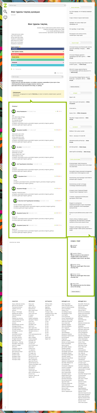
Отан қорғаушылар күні (35, 334)
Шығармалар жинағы (18, 327)
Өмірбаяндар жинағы (18, 324)
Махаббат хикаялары (17, 343)
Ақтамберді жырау (67, 312)
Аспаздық (14, 332)
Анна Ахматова (66, 323)
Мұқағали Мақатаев (83, 327)
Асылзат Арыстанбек (67, 319)
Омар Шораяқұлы (83, 339)
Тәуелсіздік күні (33, 370)
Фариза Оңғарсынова (84, 397)
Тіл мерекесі (32, 350)
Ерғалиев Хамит (66, 389)
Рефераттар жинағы (17, 318)
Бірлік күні (31, 326)
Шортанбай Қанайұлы (84, 394)
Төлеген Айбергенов (83, 367)
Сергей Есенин (82, 356)
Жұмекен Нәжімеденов (68, 361)
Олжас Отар (81, 342)
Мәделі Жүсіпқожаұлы (84, 313)
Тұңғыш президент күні (35, 364)
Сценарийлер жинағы (18, 319)
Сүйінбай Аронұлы (83, 351)
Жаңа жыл (31, 304)
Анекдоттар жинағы (17, 331)
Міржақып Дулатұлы (83, 329)
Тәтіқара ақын (82, 362)
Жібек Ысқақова (81, 113)
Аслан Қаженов (66, 316)
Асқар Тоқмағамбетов (67, 318)
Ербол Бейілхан (66, 385)
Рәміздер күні (32, 342)
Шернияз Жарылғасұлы (84, 393)
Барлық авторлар (75, 86)
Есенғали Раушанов (67, 383)
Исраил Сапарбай (66, 367)
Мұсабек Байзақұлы (83, 316)
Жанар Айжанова (66, 350)
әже (15, 242)
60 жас (47, 331)
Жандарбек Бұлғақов (67, 351)
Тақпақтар (18, 69)
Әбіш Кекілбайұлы (66, 326)
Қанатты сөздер (16, 345)
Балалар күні (32, 340)
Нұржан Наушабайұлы (84, 335)
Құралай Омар (65, 381)
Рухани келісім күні (34, 356)
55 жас (47, 329)
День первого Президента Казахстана (32, 367)
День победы (32, 337)
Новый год (31, 305)
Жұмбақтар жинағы (17, 313)
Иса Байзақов (65, 364)
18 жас (47, 321)
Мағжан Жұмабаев (83, 305)
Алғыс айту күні (33, 313)
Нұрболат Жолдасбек (83, 337)
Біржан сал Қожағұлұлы (68, 342)
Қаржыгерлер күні (33, 362)
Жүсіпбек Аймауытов (67, 362)
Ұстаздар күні (32, 353)
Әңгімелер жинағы (17, 334)
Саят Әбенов (81, 353)
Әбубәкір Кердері (66, 324)
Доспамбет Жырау (66, 346)
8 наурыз (31, 315)
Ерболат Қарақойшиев (68, 386)
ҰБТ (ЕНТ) (14, 346)
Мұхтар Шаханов (82, 331)
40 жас (47, 326)
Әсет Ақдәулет (65, 327)
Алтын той (48, 318)
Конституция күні (33, 345)
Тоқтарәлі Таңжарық (83, 366)
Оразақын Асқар (82, 345)
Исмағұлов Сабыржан (67, 366)
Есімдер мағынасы (17, 339)
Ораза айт (48, 337)
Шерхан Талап (82, 391)
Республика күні (33, 358)
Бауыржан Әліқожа (67, 334)
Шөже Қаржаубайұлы (83, 396)
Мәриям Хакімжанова (84, 323)
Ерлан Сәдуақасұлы (67, 391)
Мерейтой (48, 308)
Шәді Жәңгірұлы (82, 385)
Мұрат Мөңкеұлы (82, 315)
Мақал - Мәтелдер (17, 312)
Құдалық (47, 307)
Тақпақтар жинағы (17, 307)
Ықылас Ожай (82, 401)
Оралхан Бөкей (82, 343)
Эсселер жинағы (16, 329)
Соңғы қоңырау (33, 339)
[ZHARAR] (5, 5)
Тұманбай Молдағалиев (84, 373)
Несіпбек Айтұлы (82, 334)
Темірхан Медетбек (83, 364)
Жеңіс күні (31, 335)
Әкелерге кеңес (16, 358)
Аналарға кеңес (16, 359)
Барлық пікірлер (75, 291)
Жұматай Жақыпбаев (67, 358)
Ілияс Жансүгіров (82, 402)
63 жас (47, 332)
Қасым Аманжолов (67, 380)
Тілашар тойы (49, 312)
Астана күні (32, 343)
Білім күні (31, 346)
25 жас (47, 323)
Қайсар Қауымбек (66, 377)
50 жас (47, 327)
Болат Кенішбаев (66, 343)
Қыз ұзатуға (48, 305)
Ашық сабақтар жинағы (18, 304)
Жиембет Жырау (66, 356)
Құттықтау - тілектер (17, 342)
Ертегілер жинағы (17, 337)
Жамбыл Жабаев (66, 348)
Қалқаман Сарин (66, 373)
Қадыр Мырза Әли (67, 375)
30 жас (47, 324)
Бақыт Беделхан (66, 329)
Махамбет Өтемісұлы (83, 304)
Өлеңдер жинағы (16, 326)
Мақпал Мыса (82, 310)
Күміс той (47, 319)
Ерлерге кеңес (16, 354)
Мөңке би (80, 321)
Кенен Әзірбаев (66, 369)
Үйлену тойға (48, 304)
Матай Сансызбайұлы (84, 312)
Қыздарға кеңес (16, 356)
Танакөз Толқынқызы (84, 361)
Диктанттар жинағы (17, 305)
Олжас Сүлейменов (83, 340)
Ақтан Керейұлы (66, 308)
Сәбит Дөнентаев (83, 354)
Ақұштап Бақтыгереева (68, 307)
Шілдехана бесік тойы (51, 313)
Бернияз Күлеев (66, 340)
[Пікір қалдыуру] (5, 17)
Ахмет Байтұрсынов (67, 305)
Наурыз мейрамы (33, 318)
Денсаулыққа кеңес (17, 351)
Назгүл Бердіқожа (83, 332)
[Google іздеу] (5, 11)
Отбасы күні (32, 348)
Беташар (47, 316)
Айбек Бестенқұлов (67, 321)
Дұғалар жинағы (16, 340)
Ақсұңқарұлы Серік (67, 313)
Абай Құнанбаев (66, 304)
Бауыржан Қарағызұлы (68, 335)
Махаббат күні (32, 324)
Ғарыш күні (32, 323)
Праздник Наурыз (33, 319)
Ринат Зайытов (82, 346)
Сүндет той (48, 310)
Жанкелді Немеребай (67, 354)
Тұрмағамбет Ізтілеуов (84, 369)
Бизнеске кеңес (16, 350)
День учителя (32, 354)
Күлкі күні (31, 321)
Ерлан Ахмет (65, 388)
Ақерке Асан (65, 310)
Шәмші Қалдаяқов (83, 389)
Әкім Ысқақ (82, 64)
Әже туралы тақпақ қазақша (25, 12)
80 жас (47, 335)
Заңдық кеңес (15, 353)
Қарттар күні (32, 351)
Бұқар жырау (65, 345)
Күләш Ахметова (66, 370)
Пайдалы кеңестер (17, 348)
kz (14, 69)
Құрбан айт (32, 377)
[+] (58, 111)
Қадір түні (48, 339)
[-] (61, 111)
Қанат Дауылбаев (66, 372)
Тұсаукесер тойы (49, 315)
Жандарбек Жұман (67, 353)
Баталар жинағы (16, 335)
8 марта (31, 316)
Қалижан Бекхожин (67, 378)
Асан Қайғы (65, 315)
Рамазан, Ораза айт (34, 375)
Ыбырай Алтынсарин (84, 399)
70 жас (47, 334)
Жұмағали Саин (66, 359)
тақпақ (61, 73)
